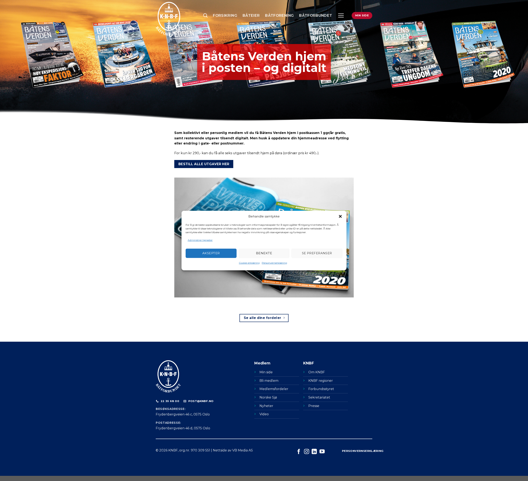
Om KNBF (316, 372)
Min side (266, 372)
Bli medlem (268, 381)
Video (264, 414)
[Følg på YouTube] (322, 452)
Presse (313, 406)
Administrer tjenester (200, 239)
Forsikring (225, 15)
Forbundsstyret (321, 389)
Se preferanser (317, 253)
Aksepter (211, 253)
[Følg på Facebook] (298, 452)
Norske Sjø (268, 397)
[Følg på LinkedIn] (314, 452)
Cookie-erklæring (249, 262)
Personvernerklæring (274, 262)
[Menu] (340, 15)
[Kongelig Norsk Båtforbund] (176, 19)
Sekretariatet (319, 397)
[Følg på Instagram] (306, 452)
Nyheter (266, 406)
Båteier (251, 15)
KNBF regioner (320, 381)
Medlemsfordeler (273, 389)
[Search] (205, 15)
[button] (340, 216)
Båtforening (279, 15)
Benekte (264, 253)
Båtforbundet (315, 15)
